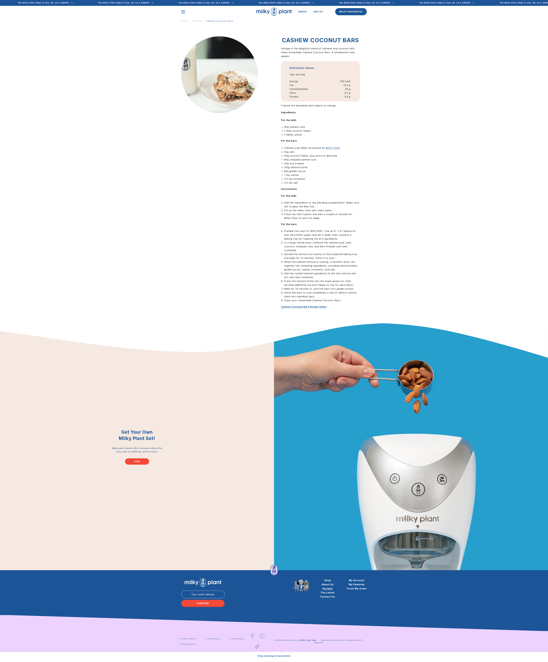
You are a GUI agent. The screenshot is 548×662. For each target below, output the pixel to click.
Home (184, 21)
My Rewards (357, 584)
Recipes (197, 21)
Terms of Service (189, 639)
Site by (305, 640)
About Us (328, 584)
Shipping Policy (188, 644)
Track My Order (356, 588)
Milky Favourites (351, 11)
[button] (302, 11)
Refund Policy (238, 639)
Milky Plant (332, 147)
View (137, 461)
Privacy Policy (214, 639)
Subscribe (203, 603)
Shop (327, 580)
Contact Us (327, 596)
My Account (356, 580)
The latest (328, 592)
